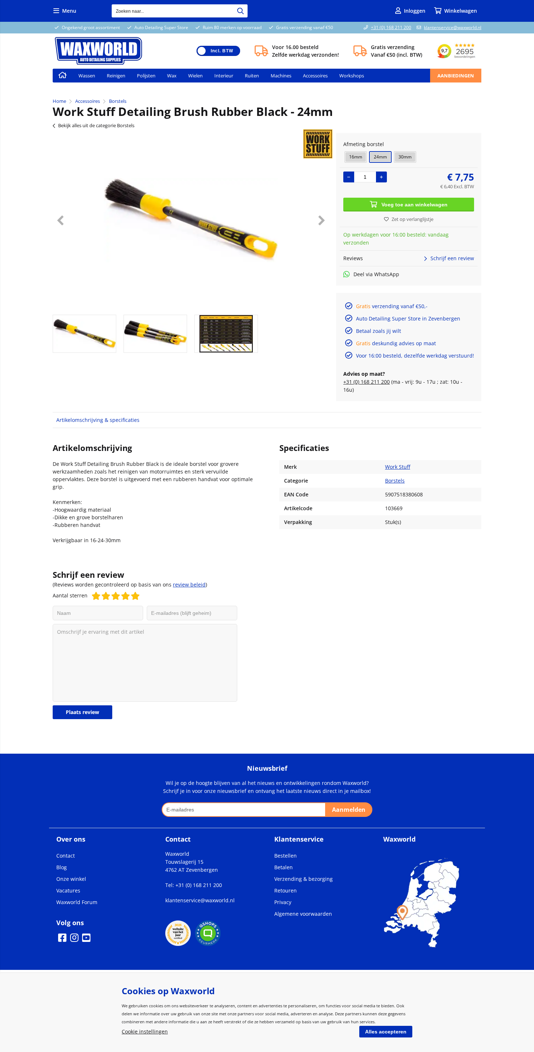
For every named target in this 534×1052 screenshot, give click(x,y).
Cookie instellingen (145, 1031)
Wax (172, 75)
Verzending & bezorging (303, 878)
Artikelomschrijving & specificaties (97, 419)
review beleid (189, 584)
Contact (65, 855)
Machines (281, 75)
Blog (61, 867)
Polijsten (146, 75)
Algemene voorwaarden (303, 913)
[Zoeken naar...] (240, 10)
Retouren (285, 890)
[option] (191, 220)
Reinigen (116, 75)
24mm (380, 157)
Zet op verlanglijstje (412, 219)
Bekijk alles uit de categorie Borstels (96, 125)
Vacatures (68, 890)
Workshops (351, 75)
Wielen (195, 75)
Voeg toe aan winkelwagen (414, 204)
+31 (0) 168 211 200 (391, 27)
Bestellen (285, 855)
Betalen (283, 867)
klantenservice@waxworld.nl (452, 27)
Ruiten (252, 75)
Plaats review (82, 712)
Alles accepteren (385, 1032)
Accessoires (315, 75)
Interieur (223, 75)
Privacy (282, 902)
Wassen (86, 75)
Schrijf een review (452, 258)
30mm (405, 157)
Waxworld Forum (76, 902)
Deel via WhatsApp (376, 274)
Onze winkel (71, 878)
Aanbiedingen (455, 75)
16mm (355, 157)
